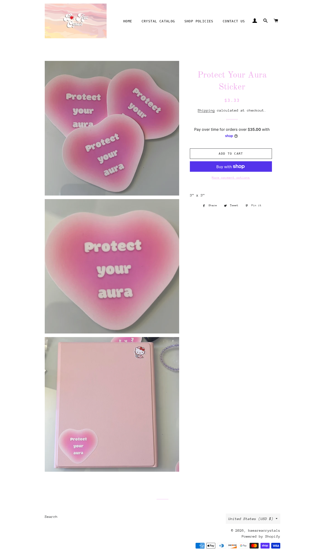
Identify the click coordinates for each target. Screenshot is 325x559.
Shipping (206, 110)
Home (127, 21)
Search (51, 517)
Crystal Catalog (158, 21)
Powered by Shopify (261, 536)
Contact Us (234, 21)
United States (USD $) (250, 519)
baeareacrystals (264, 530)
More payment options (231, 177)
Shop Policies (198, 21)
